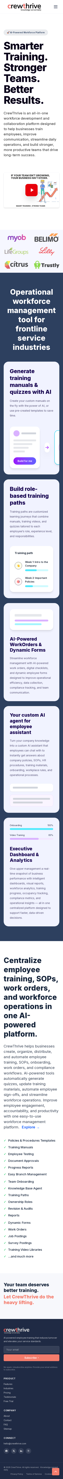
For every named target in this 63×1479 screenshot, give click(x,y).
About (7, 1416)
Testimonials (10, 1397)
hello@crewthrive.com (15, 1443)
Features (8, 1384)
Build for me (25, 460)
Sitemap (8, 1428)
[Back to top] (55, 1471)
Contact (7, 1420)
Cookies (48, 1474)
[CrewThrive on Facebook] (6, 1451)
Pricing (7, 1392)
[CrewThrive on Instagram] (28, 1451)
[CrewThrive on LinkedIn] (21, 1451)
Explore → (31, 1127)
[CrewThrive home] (25, 6)
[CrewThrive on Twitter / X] (14, 1451)
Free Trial (8, 1401)
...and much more (20, 1256)
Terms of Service (34, 1474)
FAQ (6, 1424)
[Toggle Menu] (55, 6)
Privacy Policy (17, 1474)
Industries (8, 1388)
